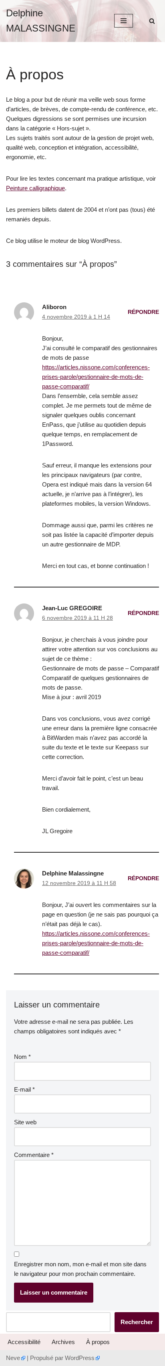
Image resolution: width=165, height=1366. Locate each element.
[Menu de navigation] (123, 21)
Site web (25, 1122)
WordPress (80, 1357)
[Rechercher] (152, 21)
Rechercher (137, 1322)
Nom (22, 1056)
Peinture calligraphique (35, 188)
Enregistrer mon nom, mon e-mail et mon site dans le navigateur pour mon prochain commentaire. (80, 1269)
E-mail (24, 1089)
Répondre (143, 312)
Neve (13, 1357)
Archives (63, 1341)
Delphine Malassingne (73, 873)
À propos (98, 1341)
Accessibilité (24, 1341)
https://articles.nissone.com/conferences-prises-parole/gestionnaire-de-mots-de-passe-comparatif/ (96, 377)
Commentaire (34, 1154)
